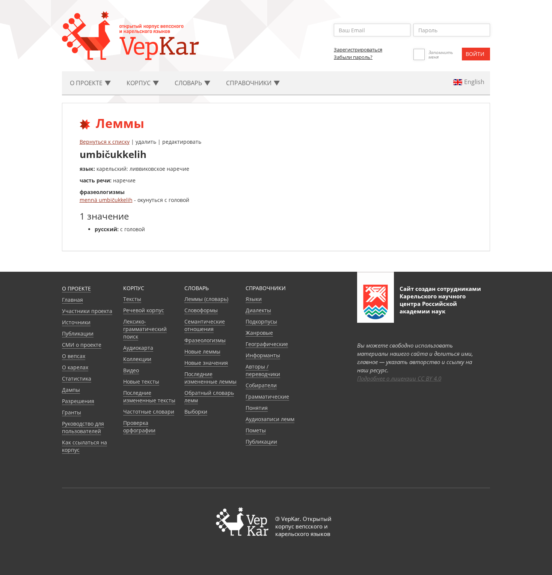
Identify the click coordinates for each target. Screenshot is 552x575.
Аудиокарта (138, 347)
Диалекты (258, 310)
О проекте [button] (87, 83)
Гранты (71, 412)
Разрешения (78, 401)
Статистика (76, 378)
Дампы (71, 389)
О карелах (75, 367)
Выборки (195, 411)
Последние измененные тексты (149, 396)
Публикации (78, 333)
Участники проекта (87, 311)
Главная (72, 299)
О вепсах (73, 356)
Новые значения (206, 362)
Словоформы (201, 310)
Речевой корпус (143, 310)
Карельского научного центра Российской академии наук (433, 303)
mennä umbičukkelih (106, 199)
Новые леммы (202, 351)
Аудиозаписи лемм (270, 419)
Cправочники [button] (249, 83)
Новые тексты (141, 381)
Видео (131, 370)
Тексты (132, 299)
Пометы (256, 430)
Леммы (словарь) (206, 299)
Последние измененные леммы (210, 377)
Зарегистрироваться (358, 49)
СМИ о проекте (81, 344)
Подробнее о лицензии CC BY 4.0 (399, 378)
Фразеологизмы (205, 340)
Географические (267, 344)
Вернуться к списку (105, 141)
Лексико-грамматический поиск (145, 329)
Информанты (263, 355)
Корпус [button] (139, 83)
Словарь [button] (189, 83)
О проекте (76, 288)
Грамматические (267, 396)
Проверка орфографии (139, 426)
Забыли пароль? (353, 57)
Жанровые (259, 332)
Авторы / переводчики (263, 370)
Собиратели (261, 385)
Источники (76, 322)
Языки (254, 299)
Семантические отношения (204, 325)
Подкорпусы (261, 321)
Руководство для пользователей (83, 427)
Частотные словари (148, 411)
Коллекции (137, 359)
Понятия (257, 407)
